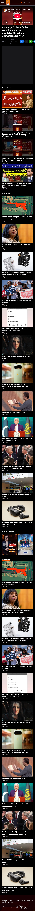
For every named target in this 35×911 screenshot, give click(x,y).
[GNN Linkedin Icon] (25, 907)
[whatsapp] (31, 42)
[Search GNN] (32, 2)
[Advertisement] (17, 66)
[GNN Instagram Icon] (21, 907)
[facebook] (22, 42)
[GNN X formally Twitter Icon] (16, 907)
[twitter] (26, 42)
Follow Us (4, 907)
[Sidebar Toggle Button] (2, 2)
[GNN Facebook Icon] (11, 907)
